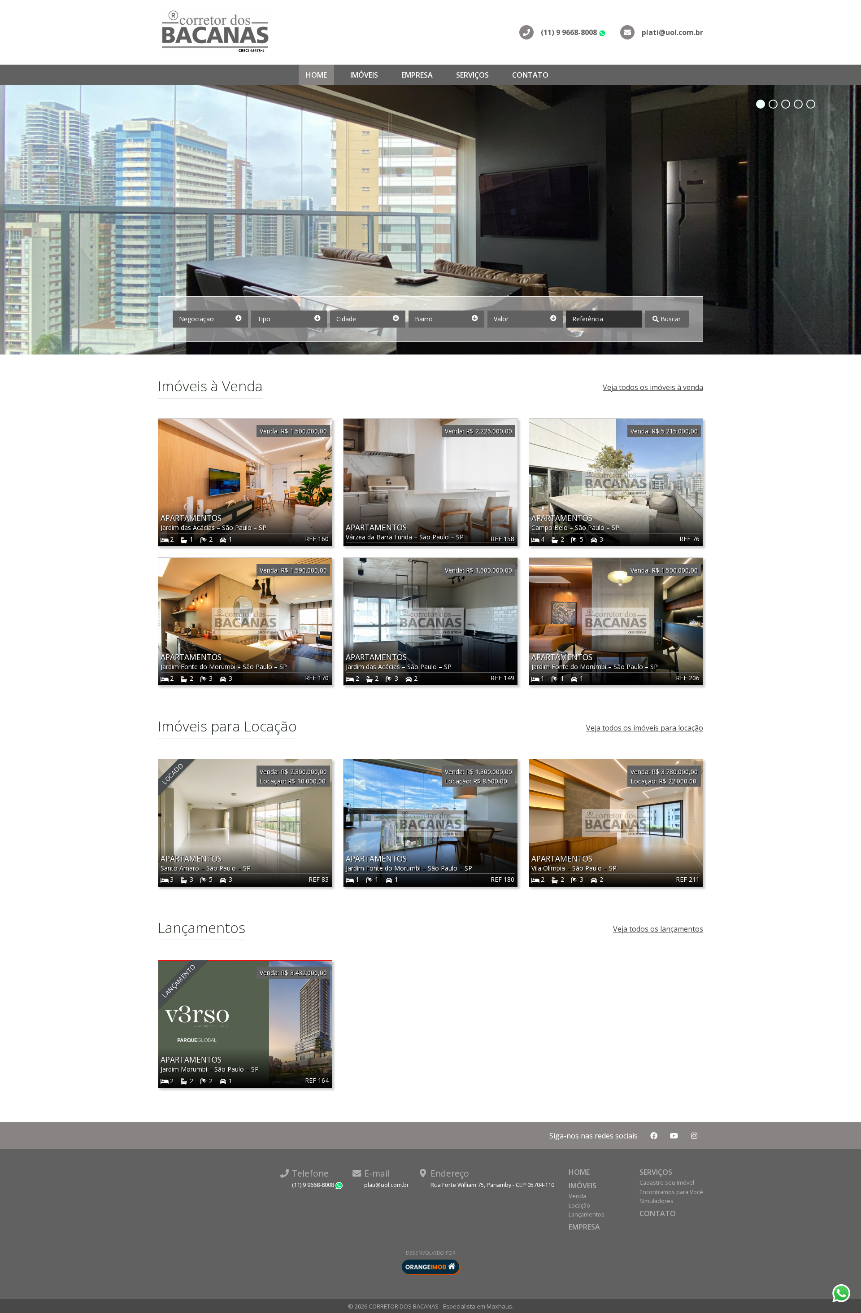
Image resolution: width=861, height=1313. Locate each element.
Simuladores (656, 1201)
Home (316, 75)
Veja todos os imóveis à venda (653, 387)
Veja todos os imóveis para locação (644, 728)
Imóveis (364, 75)
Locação (579, 1205)
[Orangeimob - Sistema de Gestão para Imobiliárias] (430, 1267)
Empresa (417, 75)
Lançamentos (586, 1214)
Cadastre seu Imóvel (666, 1182)
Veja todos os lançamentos (658, 929)
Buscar (670, 319)
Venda (577, 1196)
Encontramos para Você (671, 1192)
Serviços (472, 75)
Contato (530, 75)
